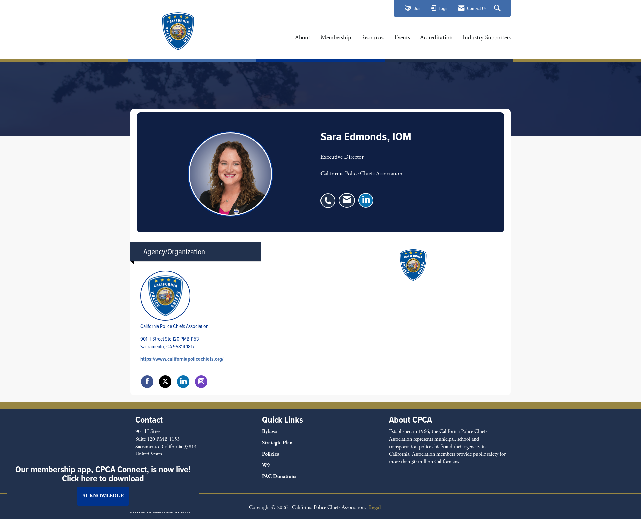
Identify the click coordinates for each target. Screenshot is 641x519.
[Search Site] (498, 8)
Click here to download (103, 478)
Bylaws (269, 431)
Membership (335, 38)
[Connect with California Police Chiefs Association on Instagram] (201, 381)
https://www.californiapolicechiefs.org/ (181, 359)
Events (402, 38)
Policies (270, 454)
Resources (372, 38)
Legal (375, 507)
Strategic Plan (277, 442)
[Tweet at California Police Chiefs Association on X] (165, 381)
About (302, 38)
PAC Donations (279, 476)
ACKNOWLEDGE (103, 495)
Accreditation (436, 38)
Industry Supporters (487, 38)
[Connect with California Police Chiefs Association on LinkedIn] (183, 381)
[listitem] (329, 197)
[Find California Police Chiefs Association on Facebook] (147, 381)
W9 (266, 465)
